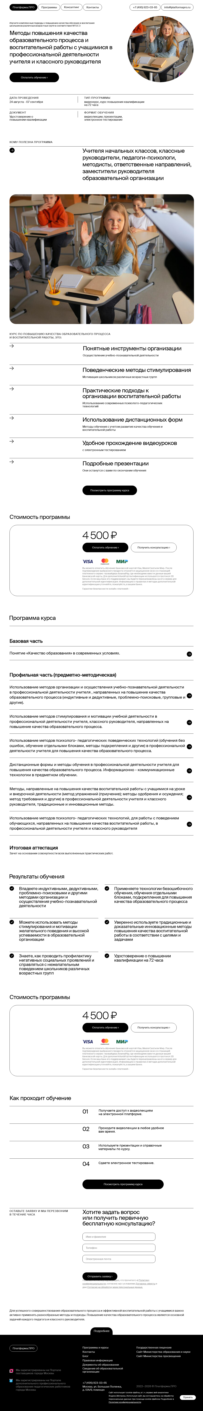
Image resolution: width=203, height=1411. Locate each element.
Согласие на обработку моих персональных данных (114, 1287)
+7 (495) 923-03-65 (94, 1382)
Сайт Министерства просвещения (158, 1356)
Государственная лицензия (153, 1347)
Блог (85, 1356)
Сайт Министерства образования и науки (163, 1352)
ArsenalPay (123, 573)
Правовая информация (97, 1360)
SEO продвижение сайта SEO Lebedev (32, 1395)
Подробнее (101, 1331)
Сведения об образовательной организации (102, 1370)
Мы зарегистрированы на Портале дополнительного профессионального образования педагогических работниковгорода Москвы (43, 1384)
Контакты (88, 1352)
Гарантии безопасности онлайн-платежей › (105, 588)
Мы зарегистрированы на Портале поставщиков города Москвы (38, 1371)
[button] (154, 547)
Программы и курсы (95, 1347)
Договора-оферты (145, 1283)
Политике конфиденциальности (125, 1402)
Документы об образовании (100, 1364)
